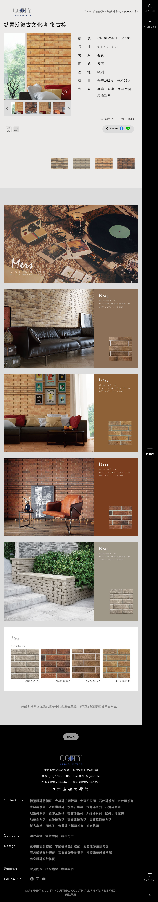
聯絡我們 (67, 869)
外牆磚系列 (94, 813)
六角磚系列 (94, 807)
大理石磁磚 (88, 801)
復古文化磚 (131, 11)
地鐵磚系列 (38, 813)
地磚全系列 (38, 819)
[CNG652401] (81, 163)
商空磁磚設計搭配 (42, 859)
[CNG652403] (59, 163)
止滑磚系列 (57, 819)
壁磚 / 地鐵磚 (114, 813)
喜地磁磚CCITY (22, 12)
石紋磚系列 (107, 801)
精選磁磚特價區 (41, 801)
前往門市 (67, 836)
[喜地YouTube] (43, 879)
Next (64, 66)
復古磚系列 (114, 11)
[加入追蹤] (64, 93)
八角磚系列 (113, 807)
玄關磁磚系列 (77, 819)
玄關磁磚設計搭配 (71, 852)
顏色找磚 (93, 826)
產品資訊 (99, 11)
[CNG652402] (126, 163)
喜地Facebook (32, 879)
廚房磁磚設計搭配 (42, 852)
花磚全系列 (57, 813)
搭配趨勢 (51, 869)
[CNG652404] (104, 163)
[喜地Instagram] (37, 879)
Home (87, 11)
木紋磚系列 (126, 801)
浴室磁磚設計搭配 (96, 846)
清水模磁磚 (57, 807)
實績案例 (51, 836)
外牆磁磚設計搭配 (99, 852)
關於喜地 (36, 836)
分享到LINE (128, 128)
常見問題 (36, 869)
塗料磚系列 (38, 807)
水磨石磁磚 (75, 807)
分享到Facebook (121, 128)
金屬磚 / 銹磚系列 (71, 826)
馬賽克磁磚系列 (100, 819)
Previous (11, 66)
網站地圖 (70, 894)
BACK (71, 736)
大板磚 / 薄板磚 (66, 801)
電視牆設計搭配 (41, 846)
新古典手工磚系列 (42, 826)
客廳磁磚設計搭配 (68, 846)
